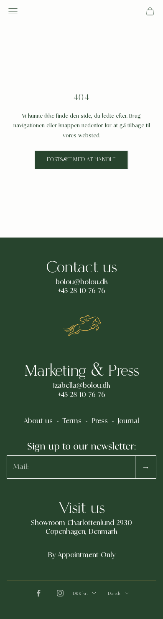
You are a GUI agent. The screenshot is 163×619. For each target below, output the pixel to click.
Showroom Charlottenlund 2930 (81, 523)
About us (38, 421)
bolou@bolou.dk (82, 282)
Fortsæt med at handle (81, 160)
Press (100, 421)
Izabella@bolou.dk (81, 385)
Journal (128, 421)
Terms (72, 421)
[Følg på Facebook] (38, 593)
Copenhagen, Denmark (81, 532)
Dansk (114, 593)
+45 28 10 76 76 (81, 291)
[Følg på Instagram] (60, 593)
